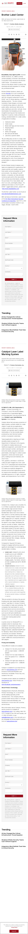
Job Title (7, 254)
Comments (7, 271)
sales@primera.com (7, 717)
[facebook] (9, 34)
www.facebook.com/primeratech (11, 684)
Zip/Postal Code (9, 260)
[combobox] (14, 268)
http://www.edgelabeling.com (10, 188)
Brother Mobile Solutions (17, 24)
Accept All (14, 931)
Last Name (8, 232)
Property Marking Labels (8, 11)
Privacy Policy (14, 927)
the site (8, 93)
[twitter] (14, 34)
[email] (19, 34)
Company (7, 249)
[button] (3, 3)
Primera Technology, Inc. (17, 365)
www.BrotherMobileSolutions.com (11, 194)
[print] (25, 34)
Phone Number (9, 243)
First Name (8, 226)
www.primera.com (12, 669)
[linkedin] (11, 34)
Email (7, 237)
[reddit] (16, 34)
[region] (14, 928)
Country (7, 266)
